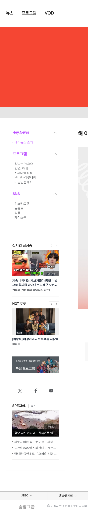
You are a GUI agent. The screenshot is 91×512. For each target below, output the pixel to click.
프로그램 (29, 13)
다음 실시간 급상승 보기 (56, 245)
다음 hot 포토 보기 (56, 303)
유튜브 (18, 208)
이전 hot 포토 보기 (51, 303)
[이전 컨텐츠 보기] (13, 365)
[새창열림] (20, 390)
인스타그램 (22, 203)
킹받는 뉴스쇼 (23, 163)
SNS (16, 194)
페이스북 (20, 217)
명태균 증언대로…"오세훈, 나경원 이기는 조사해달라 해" (36, 453)
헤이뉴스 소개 (23, 142)
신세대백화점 (23, 173)
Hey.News (20, 132)
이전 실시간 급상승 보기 (51, 245)
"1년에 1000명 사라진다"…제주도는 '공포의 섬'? (36, 447)
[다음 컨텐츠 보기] (58, 365)
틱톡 (17, 213)
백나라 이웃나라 (25, 177)
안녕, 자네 (21, 168)
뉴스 (9, 13)
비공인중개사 (23, 182)
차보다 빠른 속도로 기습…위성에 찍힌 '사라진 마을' (36, 442)
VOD (49, 13)
